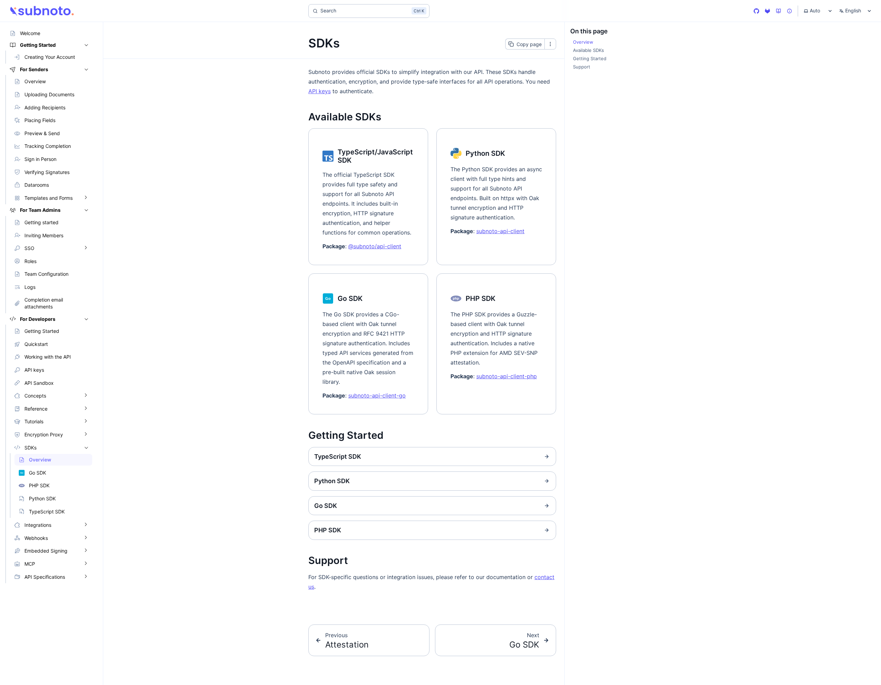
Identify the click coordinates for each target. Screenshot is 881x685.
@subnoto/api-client (374, 246)
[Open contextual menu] (550, 44)
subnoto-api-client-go (377, 395)
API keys (319, 91)
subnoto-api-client (500, 231)
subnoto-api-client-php (506, 376)
